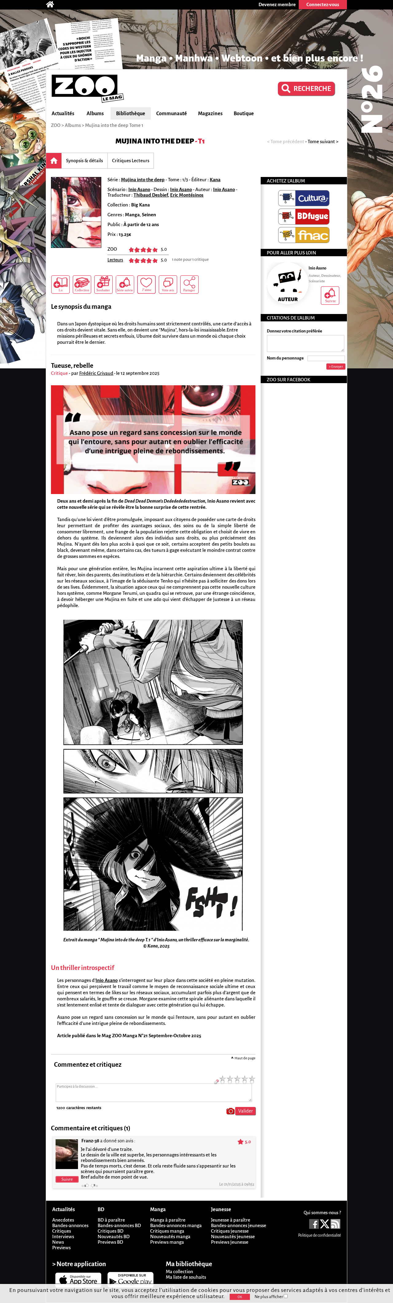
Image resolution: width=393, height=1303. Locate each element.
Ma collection (179, 1271)
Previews (61, 1247)
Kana (215, 179)
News (58, 1242)
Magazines (210, 113)
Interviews (63, 1236)
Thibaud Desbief (151, 195)
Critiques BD (110, 1231)
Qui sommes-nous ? (322, 1212)
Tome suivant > (323, 141)
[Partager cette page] (189, 284)
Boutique (244, 113)
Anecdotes (63, 1220)
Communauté (171, 113)
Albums (95, 113)
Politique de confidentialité (319, 1235)
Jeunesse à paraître (230, 1220)
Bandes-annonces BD (119, 1225)
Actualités (63, 113)
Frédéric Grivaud (96, 373)
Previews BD (110, 1242)
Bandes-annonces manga (176, 1225)
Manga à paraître (167, 1220)
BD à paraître (111, 1220)
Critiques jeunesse (230, 1231)
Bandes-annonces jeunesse (238, 1225)
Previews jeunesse (229, 1242)
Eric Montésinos (187, 195)
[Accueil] (53, 4)
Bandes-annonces (70, 1225)
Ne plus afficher (269, 1296)
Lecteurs (115, 259)
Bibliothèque (130, 113)
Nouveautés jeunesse (233, 1236)
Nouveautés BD (114, 1236)
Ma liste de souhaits (186, 1277)
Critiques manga (167, 1231)
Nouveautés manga (170, 1236)
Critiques (61, 1231)
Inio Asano (139, 189)
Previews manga (167, 1242)
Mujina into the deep (154, 141)
